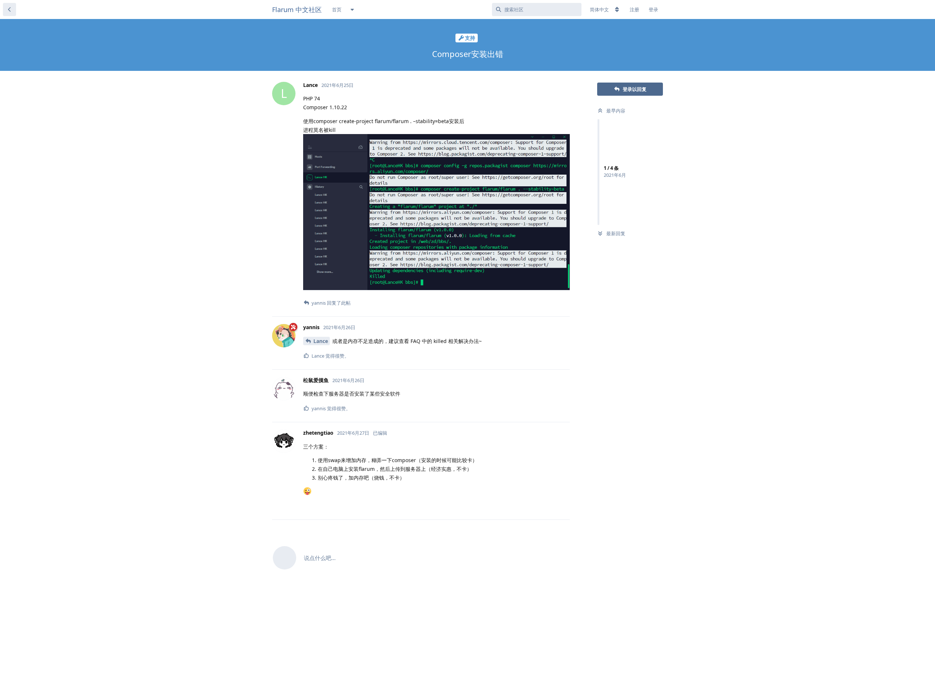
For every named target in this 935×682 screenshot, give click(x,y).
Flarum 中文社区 (297, 9)
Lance (320, 341)
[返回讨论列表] (9, 9)
